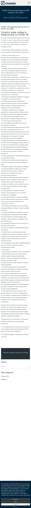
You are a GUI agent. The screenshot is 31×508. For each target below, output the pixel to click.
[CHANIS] (8, 3)
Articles (17, 16)
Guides (4, 379)
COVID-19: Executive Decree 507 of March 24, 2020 (15, 28)
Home (11, 16)
